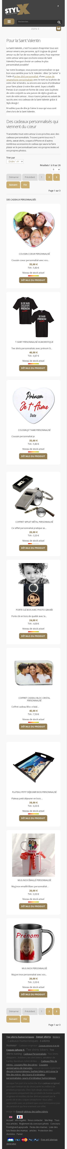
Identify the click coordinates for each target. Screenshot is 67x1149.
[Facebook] (58, 6)
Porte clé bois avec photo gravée (34, 610)
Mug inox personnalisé (34, 968)
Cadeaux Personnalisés (35, 1053)
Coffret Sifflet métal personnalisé (34, 522)
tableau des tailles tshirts (36, 1111)
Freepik (19, 1111)
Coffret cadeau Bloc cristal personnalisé (34, 699)
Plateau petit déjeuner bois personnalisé (34, 792)
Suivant (13, 184)
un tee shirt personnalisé (26, 76)
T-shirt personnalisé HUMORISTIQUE (34, 342)
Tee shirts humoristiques (20, 1036)
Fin (25, 184)
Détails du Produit (33, 280)
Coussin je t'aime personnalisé (34, 430)
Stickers (56, 1036)
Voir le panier (58, 28)
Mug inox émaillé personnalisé (34, 880)
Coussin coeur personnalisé (34, 254)
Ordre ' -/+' (14, 161)
